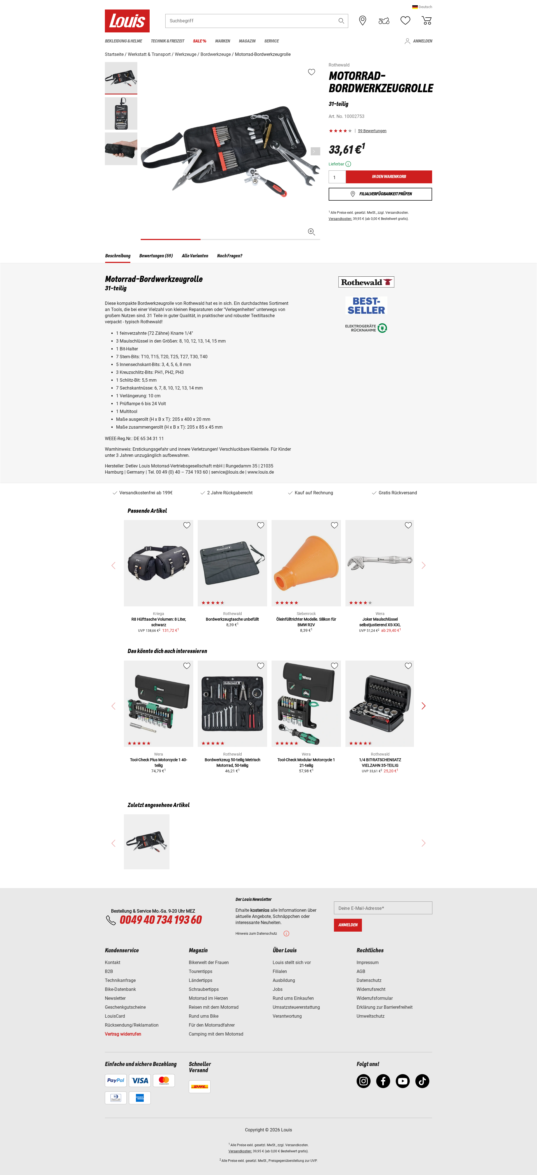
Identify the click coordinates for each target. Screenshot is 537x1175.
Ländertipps (200, 980)
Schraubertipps (204, 989)
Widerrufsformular (375, 998)
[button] (422, 7)
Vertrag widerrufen (123, 1034)
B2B (109, 971)
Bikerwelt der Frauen (209, 962)
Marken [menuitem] (222, 41)
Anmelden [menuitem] (422, 41)
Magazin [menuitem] (247, 41)
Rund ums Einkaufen (293, 998)
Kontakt (112, 962)
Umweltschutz (371, 1016)
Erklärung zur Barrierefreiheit (385, 1007)
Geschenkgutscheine (125, 1007)
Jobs (277, 989)
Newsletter (115, 998)
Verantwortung (287, 1016)
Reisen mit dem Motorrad (214, 1007)
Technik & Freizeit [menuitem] (167, 41)
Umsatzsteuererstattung (296, 1007)
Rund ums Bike (203, 1016)
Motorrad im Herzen (208, 998)
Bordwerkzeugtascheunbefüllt (232, 619)
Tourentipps (200, 971)
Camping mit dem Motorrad (216, 1034)
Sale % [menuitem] (199, 41)
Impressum (368, 962)
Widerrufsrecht (371, 989)
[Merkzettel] (405, 20)
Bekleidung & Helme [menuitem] (123, 41)
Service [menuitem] (271, 41)
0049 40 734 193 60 (160, 920)
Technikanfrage (120, 980)
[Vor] (315, 151)
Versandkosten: (340, 219)
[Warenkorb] (426, 20)
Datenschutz (369, 980)
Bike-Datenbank (120, 989)
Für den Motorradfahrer (212, 1025)
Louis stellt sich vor (292, 962)
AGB (361, 971)
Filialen (280, 971)
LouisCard (115, 1016)
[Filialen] (362, 20)
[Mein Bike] (384, 20)
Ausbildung (284, 980)
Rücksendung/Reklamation (132, 1025)
